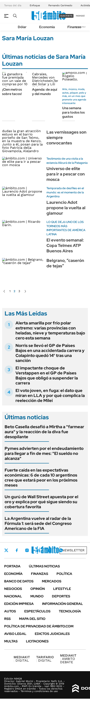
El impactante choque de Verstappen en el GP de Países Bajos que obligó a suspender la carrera (46, 375)
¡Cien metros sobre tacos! (12, 91)
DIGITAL (22, 658)
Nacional (13, 596)
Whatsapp (61, 550)
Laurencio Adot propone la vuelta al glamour (65, 208)
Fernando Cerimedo (60, 5)
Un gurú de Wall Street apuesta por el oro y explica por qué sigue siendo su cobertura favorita (41, 501)
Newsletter (73, 550)
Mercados (51, 581)
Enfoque (35, 5)
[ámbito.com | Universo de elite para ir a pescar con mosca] (22, 168)
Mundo (37, 596)
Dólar (22, 27)
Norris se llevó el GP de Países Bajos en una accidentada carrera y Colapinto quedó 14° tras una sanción (50, 353)
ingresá (80, 16)
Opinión (37, 589)
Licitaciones (37, 641)
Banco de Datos (18, 581)
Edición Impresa (19, 604)
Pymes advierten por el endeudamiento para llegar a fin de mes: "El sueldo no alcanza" (44, 453)
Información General (62, 604)
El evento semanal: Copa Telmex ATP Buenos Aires (65, 245)
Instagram (27, 550)
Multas (11, 641)
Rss (7, 619)
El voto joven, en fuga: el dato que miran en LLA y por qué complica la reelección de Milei (50, 395)
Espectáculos (37, 611)
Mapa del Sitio (32, 619)
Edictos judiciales (52, 634)
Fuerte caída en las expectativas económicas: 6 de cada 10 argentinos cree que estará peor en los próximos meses (41, 477)
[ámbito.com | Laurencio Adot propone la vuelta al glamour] (22, 197)
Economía (47, 27)
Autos (10, 611)
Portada (12, 566)
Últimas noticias (44, 566)
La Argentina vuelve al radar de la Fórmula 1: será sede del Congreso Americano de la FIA (38, 523)
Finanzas (74, 27)
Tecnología (70, 611)
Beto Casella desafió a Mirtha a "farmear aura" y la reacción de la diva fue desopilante (44, 431)
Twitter (6, 550)
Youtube (49, 550)
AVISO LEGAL (15, 634)
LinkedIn (38, 550)
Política (64, 574)
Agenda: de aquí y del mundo (44, 91)
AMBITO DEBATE (68, 658)
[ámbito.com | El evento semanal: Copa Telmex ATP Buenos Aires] (22, 231)
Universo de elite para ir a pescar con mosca (65, 174)
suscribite (66, 16)
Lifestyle (62, 589)
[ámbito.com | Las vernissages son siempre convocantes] (22, 141)
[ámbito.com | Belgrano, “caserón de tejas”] (22, 269)
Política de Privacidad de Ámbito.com (38, 626)
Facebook (17, 550)
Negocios (13, 589)
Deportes (61, 596)
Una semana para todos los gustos (73, 112)
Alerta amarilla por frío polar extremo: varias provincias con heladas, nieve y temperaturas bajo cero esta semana (50, 330)
